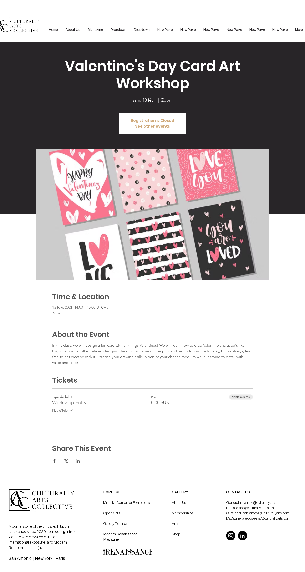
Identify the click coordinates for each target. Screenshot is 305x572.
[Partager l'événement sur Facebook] (54, 461)
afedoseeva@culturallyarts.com (266, 518)
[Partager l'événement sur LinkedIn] (78, 461)
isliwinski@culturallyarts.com (261, 503)
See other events (152, 126)
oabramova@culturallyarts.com (265, 513)
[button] (118, 30)
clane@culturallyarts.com (255, 508)
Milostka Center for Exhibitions (126, 503)
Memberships (182, 513)
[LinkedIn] (242, 535)
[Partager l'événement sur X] (66, 461)
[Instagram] (230, 535)
